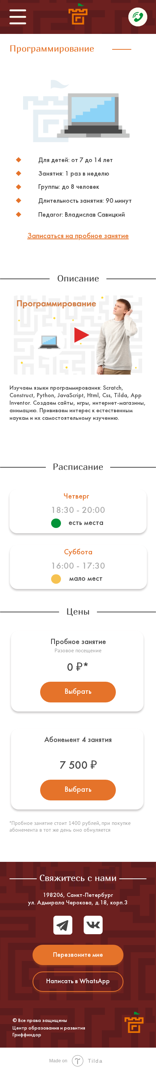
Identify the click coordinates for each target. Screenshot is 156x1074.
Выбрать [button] (78, 692)
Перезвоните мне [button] (78, 955)
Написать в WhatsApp (78, 981)
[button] (78, 236)
